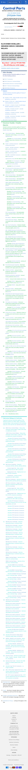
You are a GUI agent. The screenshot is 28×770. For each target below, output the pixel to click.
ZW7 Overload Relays (10, 212)
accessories (13, 99)
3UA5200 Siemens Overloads (19, 577)
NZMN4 (7, 367)
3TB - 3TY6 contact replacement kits (14, 669)
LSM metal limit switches (11, 321)
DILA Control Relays (10, 133)
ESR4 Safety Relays (10, 401)
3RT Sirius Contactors (11, 479)
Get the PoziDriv (9, 26)
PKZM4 (7, 101)
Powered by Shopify (19, 764)
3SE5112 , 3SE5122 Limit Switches (13, 638)
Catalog (14, 717)
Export (4, 690)
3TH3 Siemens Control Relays (19, 448)
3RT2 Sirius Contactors (11, 464)
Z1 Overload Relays (15, 196)
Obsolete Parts (6, 682)
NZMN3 (7, 363)
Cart (26, 3)
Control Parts (10, 764)
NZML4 (15, 367)
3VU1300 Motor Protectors (18, 629)
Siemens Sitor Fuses (10, 660)
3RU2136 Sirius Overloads (12, 529)
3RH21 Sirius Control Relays (12, 427)
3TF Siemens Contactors (18, 500)
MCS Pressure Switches (11, 408)
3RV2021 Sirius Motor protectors (13, 603)
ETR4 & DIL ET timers (10, 312)
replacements (8, 136)
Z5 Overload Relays (15, 207)
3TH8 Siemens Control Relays (19, 459)
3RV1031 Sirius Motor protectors (13, 622)
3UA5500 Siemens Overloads (19, 584)
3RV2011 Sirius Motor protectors (13, 599)
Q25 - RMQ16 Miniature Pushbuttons (14, 236)
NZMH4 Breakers (16, 371)
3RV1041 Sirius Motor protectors (13, 625)
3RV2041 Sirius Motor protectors (13, 611)
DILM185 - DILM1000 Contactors (13, 154)
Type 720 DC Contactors (15, 666)
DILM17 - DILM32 (19, 108)
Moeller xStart (6, 130)
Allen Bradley (7, 72)
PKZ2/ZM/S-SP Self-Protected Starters (14, 293)
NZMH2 (15, 360)
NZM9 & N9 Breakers (17, 381)
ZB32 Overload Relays (10, 178)
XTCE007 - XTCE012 (9, 105)
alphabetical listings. (8, 700)
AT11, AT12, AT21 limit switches (19, 330)
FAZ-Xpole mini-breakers (11, 302)
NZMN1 (11, 356)
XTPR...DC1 (11, 101)
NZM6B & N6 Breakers (17, 376)
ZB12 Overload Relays (10, 175)
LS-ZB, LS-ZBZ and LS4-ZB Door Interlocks (15, 346)
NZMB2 (7, 360)
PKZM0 (7, 97)
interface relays (18, 162)
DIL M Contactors (16, 160)
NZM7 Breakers (15, 387)
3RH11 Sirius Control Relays (12, 433)
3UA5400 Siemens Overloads (19, 581)
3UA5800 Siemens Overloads (19, 588)
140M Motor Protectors (9, 88)
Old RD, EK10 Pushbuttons (18, 243)
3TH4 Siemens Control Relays (19, 454)
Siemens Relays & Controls (12, 418)
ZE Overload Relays (10, 187)
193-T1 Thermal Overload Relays (11, 85)
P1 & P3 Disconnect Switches (12, 264)
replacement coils (9, 163)
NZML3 (15, 363)
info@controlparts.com (14, 734)
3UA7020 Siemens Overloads (19, 596)
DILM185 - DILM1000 (21, 116)
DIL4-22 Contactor (16, 166)
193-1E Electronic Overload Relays (12, 81)
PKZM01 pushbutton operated (12, 275)
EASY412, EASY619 (16, 261)
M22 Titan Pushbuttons (11, 225)
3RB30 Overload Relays (11, 557)
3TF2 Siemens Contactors (18, 506)
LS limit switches (9, 317)
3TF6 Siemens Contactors (18, 515)
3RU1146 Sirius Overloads (12, 552)
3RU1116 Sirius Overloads (11, 536)
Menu (4, 2)
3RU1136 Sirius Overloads (11, 547)
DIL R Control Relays (16, 138)
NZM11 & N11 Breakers (17, 395)
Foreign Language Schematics (10, 695)
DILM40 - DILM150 (19, 112)
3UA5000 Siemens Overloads (19, 573)
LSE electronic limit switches (12, 325)
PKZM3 (13, 284)
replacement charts (10, 158)
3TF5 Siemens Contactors (18, 512)
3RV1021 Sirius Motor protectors (13, 618)
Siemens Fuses (9, 655)
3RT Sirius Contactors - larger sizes (14, 483)
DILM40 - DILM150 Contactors (12, 151)
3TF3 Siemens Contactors (18, 508)
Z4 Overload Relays (16, 201)
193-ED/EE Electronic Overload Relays (13, 83)
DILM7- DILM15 (18, 105)
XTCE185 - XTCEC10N (10, 116)
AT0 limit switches (16, 335)
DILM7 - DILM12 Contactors (11, 143)
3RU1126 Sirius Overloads (11, 541)
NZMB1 (7, 356)
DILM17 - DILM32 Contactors (12, 147)
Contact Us (14, 719)
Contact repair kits (11, 468)
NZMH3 (11, 363)
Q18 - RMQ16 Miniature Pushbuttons (14, 230)
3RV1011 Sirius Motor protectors (13, 614)
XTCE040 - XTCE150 (10, 112)
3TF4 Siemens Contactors (18, 510)
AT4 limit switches (16, 340)
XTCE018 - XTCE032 (9, 108)
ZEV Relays (8, 217)
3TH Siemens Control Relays (18, 438)
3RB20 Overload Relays (11, 561)
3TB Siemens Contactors (18, 519)
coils (15, 503)
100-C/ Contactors (8, 79)
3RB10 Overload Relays (17, 570)
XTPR (10, 97)
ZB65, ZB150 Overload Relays (12, 182)
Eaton (5, 91)
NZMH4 (11, 367)
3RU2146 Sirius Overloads (12, 532)
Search (14, 715)
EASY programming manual (12, 254)
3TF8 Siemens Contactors (18, 517)
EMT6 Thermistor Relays (11, 120)
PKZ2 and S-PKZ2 (9, 288)
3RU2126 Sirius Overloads (12, 525)
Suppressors (10, 475)
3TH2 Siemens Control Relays (19, 443)
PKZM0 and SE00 (9, 270)
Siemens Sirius (20, 424)
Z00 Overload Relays (16, 191)
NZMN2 (11, 360)
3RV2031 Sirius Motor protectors (13, 607)
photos (7, 141)
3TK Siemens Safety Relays (16, 634)
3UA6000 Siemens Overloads (19, 592)
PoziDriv (14, 720)
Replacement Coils (11, 471)
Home (2, 34)
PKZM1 (13, 281)
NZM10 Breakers (16, 392)
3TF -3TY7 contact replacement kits (14, 675)
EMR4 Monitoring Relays (11, 404)
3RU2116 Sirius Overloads (11, 521)
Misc (6, 413)
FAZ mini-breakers (16, 307)
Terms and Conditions (13, 759)
